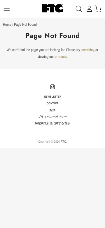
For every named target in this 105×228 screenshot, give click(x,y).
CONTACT (52, 103)
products (61, 56)
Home (7, 24)
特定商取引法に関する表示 (52, 123)
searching (87, 49)
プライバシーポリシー (52, 117)
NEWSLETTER (52, 96)
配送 (52, 110)
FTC (63, 141)
